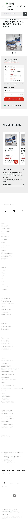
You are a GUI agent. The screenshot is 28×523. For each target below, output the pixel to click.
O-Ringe (3, 234)
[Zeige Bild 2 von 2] (15, 52)
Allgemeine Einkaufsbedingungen (10, 369)
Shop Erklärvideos (6, 349)
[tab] (13, 175)
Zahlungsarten (5, 340)
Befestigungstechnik (6, 256)
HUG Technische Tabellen (8, 314)
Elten (2, 281)
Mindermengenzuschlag (7, 346)
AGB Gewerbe (5, 363)
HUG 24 (3, 306)
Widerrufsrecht (5, 343)
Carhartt (3, 267)
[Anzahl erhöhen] (18, 94)
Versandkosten (5, 338)
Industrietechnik (5, 228)
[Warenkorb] (25, 6)
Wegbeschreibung (6, 301)
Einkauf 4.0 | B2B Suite (7, 303)
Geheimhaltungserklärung (8, 374)
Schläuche (4, 247)
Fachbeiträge (4, 312)
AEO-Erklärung (5, 399)
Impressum (4, 358)
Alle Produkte (4, 286)
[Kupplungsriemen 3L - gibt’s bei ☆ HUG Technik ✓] (14, 42)
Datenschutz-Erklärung (7, 371)
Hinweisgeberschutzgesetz (8, 379)
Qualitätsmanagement (7, 390)
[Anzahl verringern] (5, 94)
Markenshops (5, 265)
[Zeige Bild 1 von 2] (12, 52)
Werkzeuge (4, 258)
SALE (2, 223)
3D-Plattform (4, 323)
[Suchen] (25, 14)
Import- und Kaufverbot (7, 385)
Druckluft (3, 250)
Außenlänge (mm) (9, 87)
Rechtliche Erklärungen (7, 360)
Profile (3, 242)
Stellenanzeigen (5, 436)
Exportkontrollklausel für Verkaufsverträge (12, 388)
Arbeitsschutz (5, 225)
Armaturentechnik (6, 245)
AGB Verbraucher (6, 366)
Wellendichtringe (5, 236)
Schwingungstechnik (6, 253)
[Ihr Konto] (17, 6)
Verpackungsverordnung (7, 401)
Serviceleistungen (6, 309)
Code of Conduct (5, 396)
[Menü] (3, 6)
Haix (2, 284)
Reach (3, 393)
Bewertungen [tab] (7, 184)
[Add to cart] (16, 162)
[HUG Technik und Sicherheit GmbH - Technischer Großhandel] (10, 6)
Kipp (2, 275)
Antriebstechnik (5, 231)
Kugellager (4, 239)
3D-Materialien (5, 329)
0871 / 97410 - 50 (8, 204)
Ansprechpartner (5, 298)
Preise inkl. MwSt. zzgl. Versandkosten (14, 84)
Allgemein (4, 289)
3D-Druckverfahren (6, 326)
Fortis (2, 270)
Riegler (3, 273)
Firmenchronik (5, 377)
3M (2, 278)
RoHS (2, 382)
